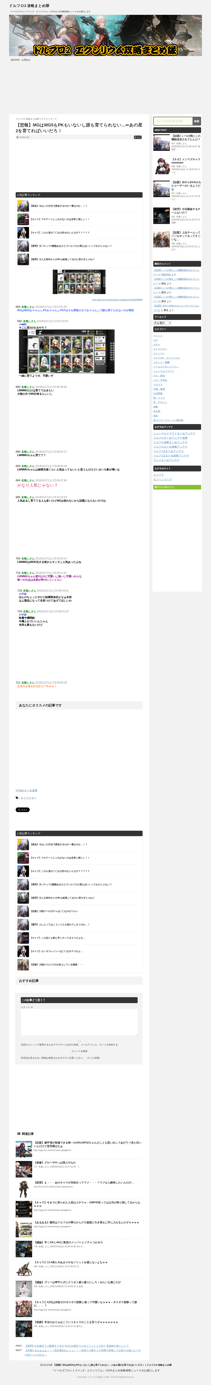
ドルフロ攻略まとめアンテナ (170, 442)
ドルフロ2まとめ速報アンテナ (171, 455)
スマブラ (158, 475)
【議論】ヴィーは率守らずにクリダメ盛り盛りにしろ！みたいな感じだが (77, 1282)
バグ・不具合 (160, 380)
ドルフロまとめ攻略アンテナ (170, 446)
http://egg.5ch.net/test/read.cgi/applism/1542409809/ (117, 299)
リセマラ (158, 384)
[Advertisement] (105, 88)
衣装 (155, 415)
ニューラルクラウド (163, 371)
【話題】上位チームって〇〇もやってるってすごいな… (185, 236)
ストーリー (159, 353)
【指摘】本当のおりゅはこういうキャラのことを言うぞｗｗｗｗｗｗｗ (76, 1322)
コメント (27, 1007)
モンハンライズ (162, 479)
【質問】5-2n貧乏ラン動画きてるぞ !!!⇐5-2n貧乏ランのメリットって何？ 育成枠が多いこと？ (77, 1345)
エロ (155, 340)
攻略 (155, 406)
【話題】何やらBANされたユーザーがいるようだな (186, 186)
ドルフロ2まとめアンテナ (168, 451)
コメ (138, 137)
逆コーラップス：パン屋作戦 (168, 420)
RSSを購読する (165, 487)
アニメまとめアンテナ (166, 460)
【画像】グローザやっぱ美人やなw (54, 1162)
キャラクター (28, 797)
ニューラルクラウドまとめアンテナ (174, 433)
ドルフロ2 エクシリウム (166, 358)
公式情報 (158, 393)
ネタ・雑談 (159, 375)
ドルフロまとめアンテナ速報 (170, 437)
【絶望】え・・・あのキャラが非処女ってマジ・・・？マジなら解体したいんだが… (84, 1182)
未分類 (156, 411)
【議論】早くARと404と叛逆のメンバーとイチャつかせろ (68, 1242)
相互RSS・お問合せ (20, 60)
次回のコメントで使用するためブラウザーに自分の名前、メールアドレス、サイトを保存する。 (70, 1044)
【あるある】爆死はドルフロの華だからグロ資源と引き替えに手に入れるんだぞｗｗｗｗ (86, 1222)
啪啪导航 (166, 274)
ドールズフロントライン (166, 366)
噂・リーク (159, 398)
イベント (158, 335)
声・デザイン (160, 402)
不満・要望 (159, 389)
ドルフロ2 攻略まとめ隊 (29, 6)
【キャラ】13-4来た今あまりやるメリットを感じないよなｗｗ (71, 1262)
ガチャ (156, 344)
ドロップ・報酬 (161, 362)
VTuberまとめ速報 (26, 790)
